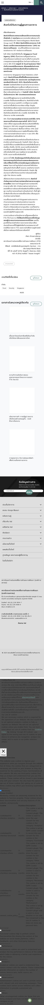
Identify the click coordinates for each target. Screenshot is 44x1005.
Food (4, 288)
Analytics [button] (3, 959)
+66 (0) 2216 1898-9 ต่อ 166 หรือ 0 (19, 616)
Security (11, 288)
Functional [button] (4, 928)
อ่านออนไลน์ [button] (9, 264)
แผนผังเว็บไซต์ (8, 549)
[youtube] (21, 632)
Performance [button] (5, 943)
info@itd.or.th (10, 607)
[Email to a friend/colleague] (38, 25)
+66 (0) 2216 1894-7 (14, 602)
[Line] (30, 1000)
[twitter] (22, 637)
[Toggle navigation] (2, 2)
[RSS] (22, 642)
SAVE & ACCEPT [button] (6, 1004)
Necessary (6, 790)
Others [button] (2, 990)
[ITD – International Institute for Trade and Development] (20, 2)
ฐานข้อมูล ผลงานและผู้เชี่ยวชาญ (15, 555)
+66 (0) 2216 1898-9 (14, 605)
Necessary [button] (4, 788)
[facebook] (21, 627)
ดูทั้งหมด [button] (36, 278)
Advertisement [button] (6, 975)
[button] (36, 2)
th (30, 2)
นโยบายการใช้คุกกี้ (28, 697)
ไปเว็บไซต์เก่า (8, 560)
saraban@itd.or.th (21, 618)
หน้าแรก (4, 8)
